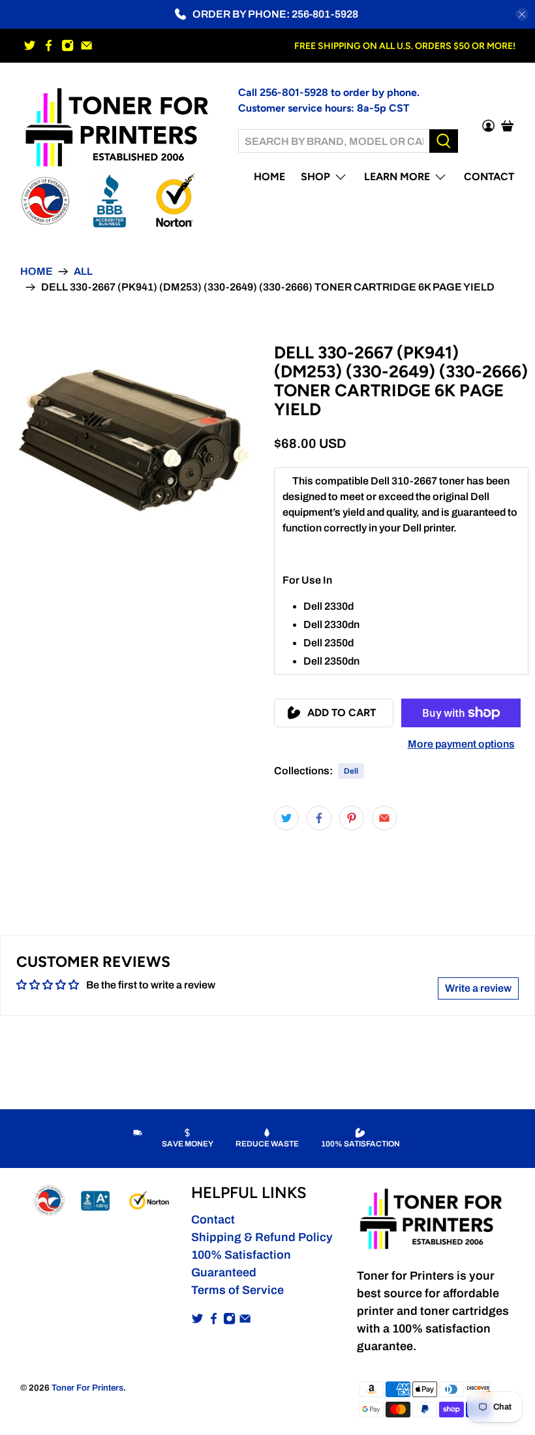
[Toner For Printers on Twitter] (29, 45)
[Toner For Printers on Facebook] (48, 45)
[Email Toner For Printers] (86, 45)
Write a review (478, 988)
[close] (521, 14)
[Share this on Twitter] (286, 818)
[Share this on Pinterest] (351, 818)
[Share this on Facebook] (319, 818)
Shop (315, 176)
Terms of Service (237, 1290)
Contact (489, 176)
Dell (351, 771)
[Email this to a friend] (384, 818)
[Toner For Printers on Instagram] (67, 45)
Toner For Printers (87, 1388)
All (83, 271)
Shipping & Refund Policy (262, 1237)
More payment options (461, 743)
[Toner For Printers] (119, 125)
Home (269, 176)
